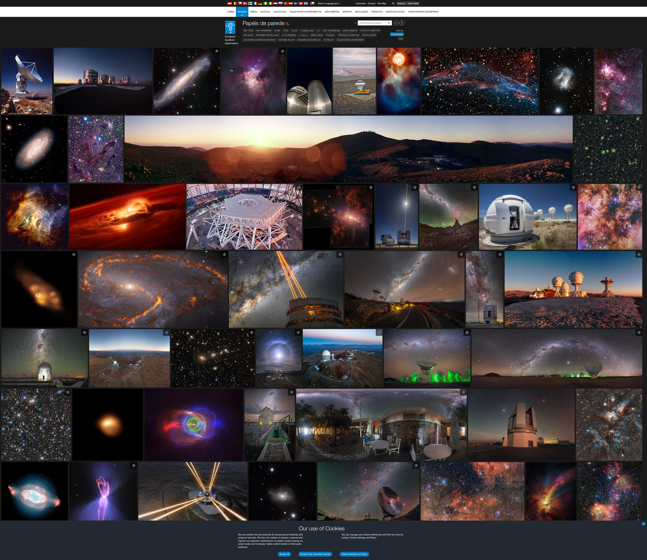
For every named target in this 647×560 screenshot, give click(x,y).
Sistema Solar (286, 40)
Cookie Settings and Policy (354, 554)
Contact (371, 3)
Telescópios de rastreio (350, 40)
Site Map (381, 3)
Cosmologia (307, 30)
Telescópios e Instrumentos (305, 11)
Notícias (265, 11)
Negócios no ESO (395, 11)
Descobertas (332, 11)
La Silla (303, 35)
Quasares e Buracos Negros (259, 40)
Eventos (347, 11)
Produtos (377, 11)
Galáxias (248, 35)
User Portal (413, 3)
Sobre (230, 11)
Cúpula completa (370, 30)
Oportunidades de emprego (423, 11)
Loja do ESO (279, 11)
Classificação (397, 34)
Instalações (369, 35)
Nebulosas (317, 35)
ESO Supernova (331, 30)
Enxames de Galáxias (267, 35)
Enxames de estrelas (308, 40)
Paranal (330, 35)
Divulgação (361, 11)
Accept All (284, 554)
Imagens (242, 11)
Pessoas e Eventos (348, 35)
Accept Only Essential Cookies (315, 554)
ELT (318, 30)
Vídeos (253, 11)
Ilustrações (289, 35)
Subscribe (361, 3)
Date (401, 38)
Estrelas (329, 40)
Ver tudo (248, 30)
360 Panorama (264, 30)
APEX (285, 30)
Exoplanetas (350, 30)
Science (401, 3)
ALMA (277, 30)
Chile (294, 30)
